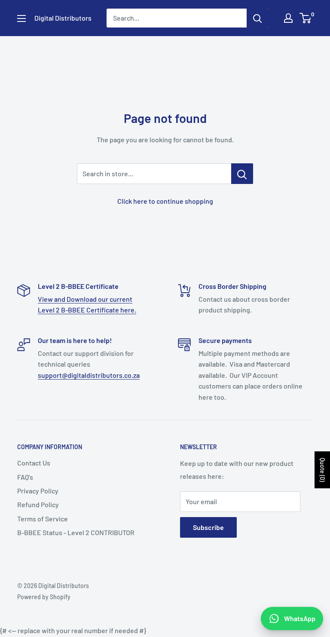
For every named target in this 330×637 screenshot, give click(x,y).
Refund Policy (38, 504)
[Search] (257, 18)
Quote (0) (322, 470)
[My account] (288, 18)
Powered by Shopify (43, 596)
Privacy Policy (37, 491)
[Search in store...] (242, 173)
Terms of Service (42, 518)
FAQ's (25, 477)
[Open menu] (21, 18)
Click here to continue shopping (165, 201)
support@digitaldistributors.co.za (89, 375)
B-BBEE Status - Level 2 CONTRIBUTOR (75, 532)
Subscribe (208, 527)
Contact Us (33, 463)
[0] (305, 18)
